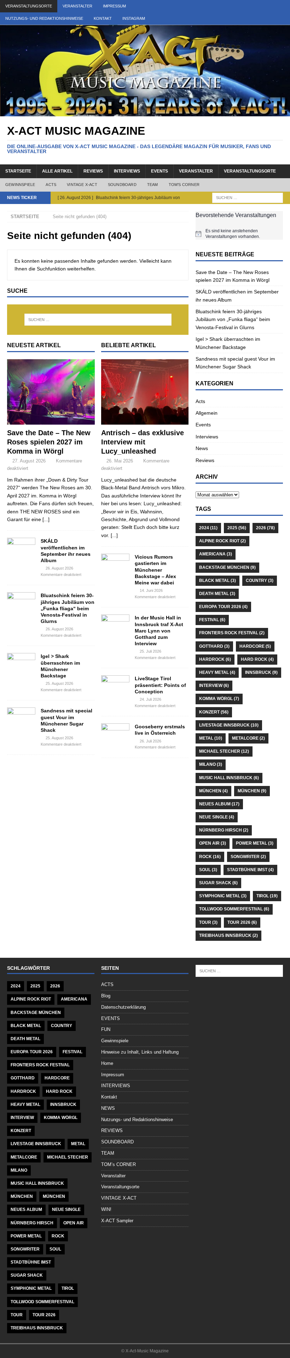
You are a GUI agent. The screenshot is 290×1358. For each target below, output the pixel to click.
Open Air (212, 843)
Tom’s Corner (184, 184)
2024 (208, 527)
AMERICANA (215, 554)
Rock (210, 856)
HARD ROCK (257, 659)
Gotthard (214, 646)
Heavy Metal (217, 672)
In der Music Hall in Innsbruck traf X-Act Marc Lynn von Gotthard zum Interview (159, 630)
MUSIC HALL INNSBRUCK (229, 777)
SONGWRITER (248, 856)
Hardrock (215, 659)
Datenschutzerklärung (123, 1007)
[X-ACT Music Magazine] (145, 112)
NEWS (108, 1108)
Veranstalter (77, 6)
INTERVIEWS (115, 1085)
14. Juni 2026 (151, 590)
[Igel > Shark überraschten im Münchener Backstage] (21, 663)
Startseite (18, 171)
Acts (51, 184)
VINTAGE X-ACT (119, 1198)
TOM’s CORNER (118, 1164)
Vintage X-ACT (82, 184)
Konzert (213, 712)
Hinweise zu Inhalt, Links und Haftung (140, 1052)
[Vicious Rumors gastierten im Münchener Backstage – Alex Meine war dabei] (115, 564)
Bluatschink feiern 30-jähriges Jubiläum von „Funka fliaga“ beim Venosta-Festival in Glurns (67, 608)
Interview (214, 685)
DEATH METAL (217, 593)
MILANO (210, 764)
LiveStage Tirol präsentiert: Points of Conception (160, 685)
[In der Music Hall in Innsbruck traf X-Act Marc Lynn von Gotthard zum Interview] (115, 625)
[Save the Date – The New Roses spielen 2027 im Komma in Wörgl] (51, 392)
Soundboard (122, 184)
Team (152, 184)
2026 (265, 527)
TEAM (107, 1153)
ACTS (107, 984)
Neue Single (216, 817)
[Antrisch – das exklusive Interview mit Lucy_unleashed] (145, 392)
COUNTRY (259, 580)
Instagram (133, 18)
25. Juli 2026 (150, 651)
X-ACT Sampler (117, 1220)
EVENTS (159, 171)
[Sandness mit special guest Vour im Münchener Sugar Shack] (21, 718)
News (202, 448)
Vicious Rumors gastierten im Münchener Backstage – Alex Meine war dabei (155, 569)
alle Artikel (57, 171)
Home (107, 1063)
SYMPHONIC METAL (222, 895)
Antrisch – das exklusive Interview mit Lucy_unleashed (142, 442)
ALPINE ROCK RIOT (222, 540)
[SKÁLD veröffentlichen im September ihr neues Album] (21, 548)
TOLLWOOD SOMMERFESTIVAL (234, 909)
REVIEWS (112, 1130)
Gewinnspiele (20, 184)
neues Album (219, 804)
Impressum (114, 6)
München (252, 790)
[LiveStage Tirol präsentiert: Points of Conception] (115, 686)
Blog (105, 995)
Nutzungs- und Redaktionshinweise (44, 18)
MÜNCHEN (213, 790)
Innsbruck (261, 672)
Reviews (93, 171)
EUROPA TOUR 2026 (223, 606)
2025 (236, 527)
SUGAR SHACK (218, 882)
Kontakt (103, 18)
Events (203, 424)
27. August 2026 (29, 461)
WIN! (106, 1209)
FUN (105, 1029)
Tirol (267, 895)
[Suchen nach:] (247, 197)
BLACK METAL (217, 580)
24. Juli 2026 (150, 699)
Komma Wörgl (219, 698)
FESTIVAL (212, 619)
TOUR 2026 (242, 922)
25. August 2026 (59, 683)
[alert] (239, 234)
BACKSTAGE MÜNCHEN (227, 567)
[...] (46, 519)
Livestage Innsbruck (229, 725)
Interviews (127, 171)
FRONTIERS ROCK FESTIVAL (232, 632)
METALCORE (248, 738)
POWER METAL (254, 843)
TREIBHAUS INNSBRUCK (228, 935)
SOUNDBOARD (117, 1141)
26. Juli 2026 (150, 741)
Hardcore (255, 646)
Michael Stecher (224, 751)
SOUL (208, 869)
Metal (210, 738)
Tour (208, 922)
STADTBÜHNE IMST (250, 869)
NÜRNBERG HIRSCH (223, 830)
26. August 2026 (59, 568)
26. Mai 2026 (119, 461)
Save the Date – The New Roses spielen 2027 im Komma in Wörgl (49, 442)
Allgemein (207, 413)
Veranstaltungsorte (28, 6)
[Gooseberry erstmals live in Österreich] (115, 734)
